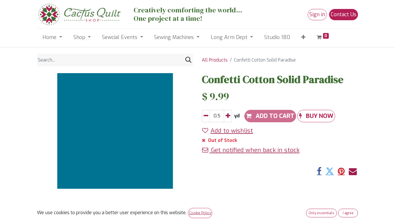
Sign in (317, 14)
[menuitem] (277, 37)
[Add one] (228, 116)
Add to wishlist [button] (232, 131)
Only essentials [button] (321, 213)
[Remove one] (206, 116)
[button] (303, 37)
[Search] (188, 60)
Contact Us (343, 14)
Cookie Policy (200, 213)
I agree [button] (348, 213)
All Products (215, 60)
